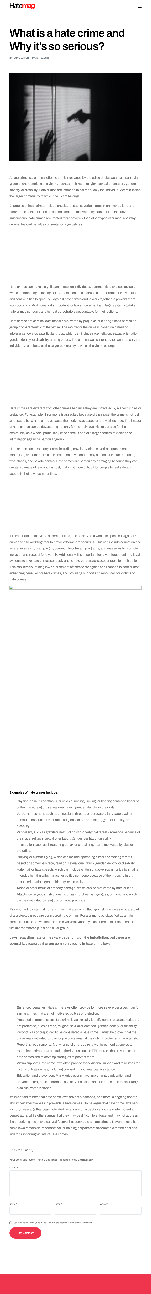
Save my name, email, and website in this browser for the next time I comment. (53, 1222)
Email (58, 1204)
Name (13, 1204)
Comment (15, 1167)
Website (104, 1204)
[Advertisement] (75, 256)
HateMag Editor (19, 58)
